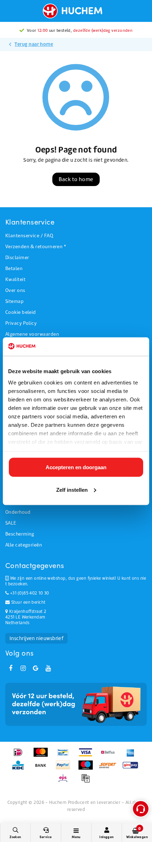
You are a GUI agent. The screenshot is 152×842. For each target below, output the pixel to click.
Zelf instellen (72, 489)
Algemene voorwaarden (32, 334)
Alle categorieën (23, 545)
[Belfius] (110, 756)
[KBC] (20, 768)
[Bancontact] (65, 756)
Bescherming (19, 534)
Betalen (14, 268)
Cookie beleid (20, 312)
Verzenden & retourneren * (35, 247)
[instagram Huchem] (23, 668)
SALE (10, 523)
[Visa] (88, 756)
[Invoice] (87, 781)
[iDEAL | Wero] (20, 756)
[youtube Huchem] (48, 668)
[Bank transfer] (43, 768)
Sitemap (14, 301)
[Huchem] (76, 11)
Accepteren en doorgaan (76, 467)
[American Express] (132, 756)
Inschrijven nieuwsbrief (36, 638)
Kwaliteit (15, 279)
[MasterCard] (43, 756)
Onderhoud (17, 512)
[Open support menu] (140, 808)
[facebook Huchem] (10, 668)
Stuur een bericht (27, 602)
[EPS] (65, 781)
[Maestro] (88, 768)
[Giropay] (132, 768)
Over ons (15, 290)
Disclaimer (17, 258)
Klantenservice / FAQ (29, 236)
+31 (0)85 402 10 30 (29, 593)
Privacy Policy (20, 323)
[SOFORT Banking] (110, 768)
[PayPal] (65, 768)
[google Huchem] (35, 668)
